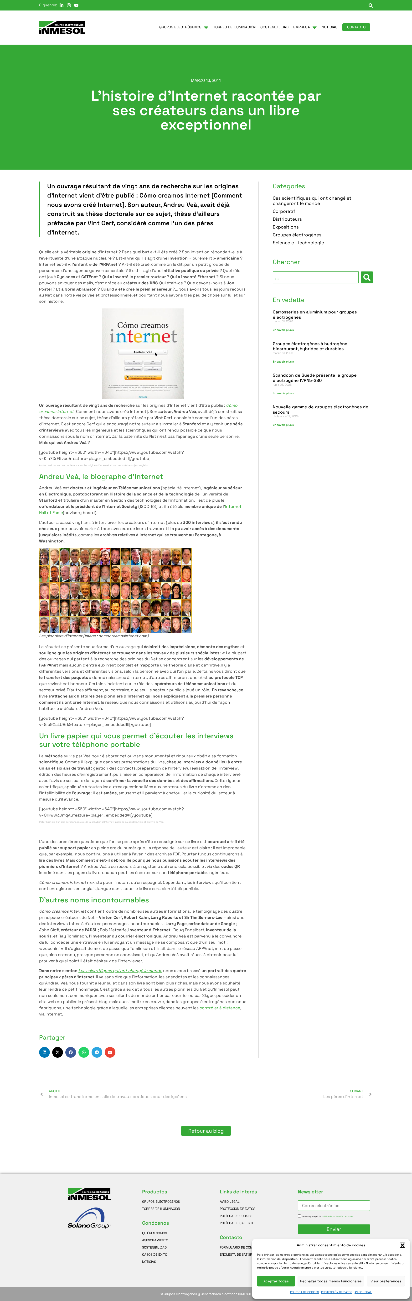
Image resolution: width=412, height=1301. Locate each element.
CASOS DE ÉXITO (154, 1254)
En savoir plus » (283, 330)
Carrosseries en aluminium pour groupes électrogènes (315, 314)
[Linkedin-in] (61, 5)
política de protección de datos (337, 1216)
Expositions (286, 227)
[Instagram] (69, 5)
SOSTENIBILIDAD (154, 1247)
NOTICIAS (149, 1261)
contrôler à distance (220, 1007)
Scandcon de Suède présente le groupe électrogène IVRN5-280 (315, 377)
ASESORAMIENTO (155, 1240)
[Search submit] (367, 277)
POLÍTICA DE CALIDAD (236, 1223)
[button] (402, 1245)
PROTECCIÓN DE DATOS (336, 1292)
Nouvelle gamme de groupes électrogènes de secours (320, 409)
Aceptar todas (276, 1281)
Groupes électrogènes (297, 235)
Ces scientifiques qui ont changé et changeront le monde (312, 201)
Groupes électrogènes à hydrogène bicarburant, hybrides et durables (310, 346)
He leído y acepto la (327, 1216)
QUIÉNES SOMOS (154, 1233)
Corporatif (284, 211)
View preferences (386, 1281)
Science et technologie (298, 243)
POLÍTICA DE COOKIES (304, 1292)
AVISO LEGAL (363, 1292)
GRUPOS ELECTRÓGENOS (161, 1201)
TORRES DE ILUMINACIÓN (161, 1209)
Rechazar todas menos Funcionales (331, 1281)
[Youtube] (76, 5)
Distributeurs (287, 219)
